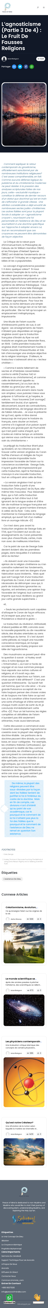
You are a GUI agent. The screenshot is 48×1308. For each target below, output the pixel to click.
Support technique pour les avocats (18, 1260)
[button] (43, 7)
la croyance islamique (12, 1244)
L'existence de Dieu (12, 879)
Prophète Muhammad (11, 1248)
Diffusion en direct (10, 1272)
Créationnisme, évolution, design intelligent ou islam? (22, 909)
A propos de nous (9, 1264)
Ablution (5, 1240)
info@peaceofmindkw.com (14, 1292)
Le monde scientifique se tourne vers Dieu (20, 980)
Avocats (5, 1268)
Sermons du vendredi (11, 1256)
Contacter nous (9, 1276)
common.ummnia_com (13, 1280)
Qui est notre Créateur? (19, 1122)
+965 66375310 (8, 1287)
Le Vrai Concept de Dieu (12, 1236)
